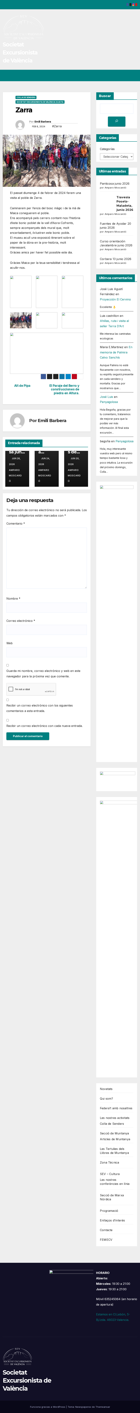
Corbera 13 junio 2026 (115, 259)
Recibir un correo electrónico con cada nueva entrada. (44, 726)
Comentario (15, 523)
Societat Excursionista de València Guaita (40, 102)
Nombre (13, 598)
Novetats (106, 1089)
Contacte (106, 1230)
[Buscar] (116, 122)
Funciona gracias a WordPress (48, 1406)
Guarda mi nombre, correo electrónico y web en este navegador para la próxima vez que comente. (43, 673)
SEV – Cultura (110, 1174)
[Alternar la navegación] (133, 75)
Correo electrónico (20, 621)
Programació (109, 1211)
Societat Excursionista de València (20, 52)
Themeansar (103, 1406)
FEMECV (106, 1239)
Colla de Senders (26, 97)
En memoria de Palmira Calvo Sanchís (116, 352)
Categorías (107, 149)
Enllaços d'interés (112, 1220)
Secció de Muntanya (114, 1133)
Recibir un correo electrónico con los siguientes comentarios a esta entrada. (39, 708)
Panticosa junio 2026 (17, 452)
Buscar (105, 96)
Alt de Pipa (22, 385)
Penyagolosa (109, 402)
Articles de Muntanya (115, 1139)
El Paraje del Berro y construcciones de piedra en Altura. (64, 389)
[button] (120, 75)
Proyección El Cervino (115, 299)
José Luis (106, 397)
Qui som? (106, 1098)
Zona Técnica (109, 1162)
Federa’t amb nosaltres (116, 1108)
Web (9, 643)
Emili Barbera (42, 121)
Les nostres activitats (114, 1118)
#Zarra (57, 126)
